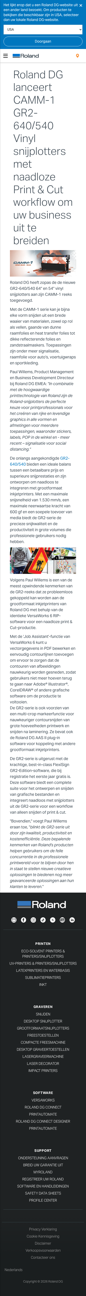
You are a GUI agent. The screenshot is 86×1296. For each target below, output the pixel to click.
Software (43, 1093)
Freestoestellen (43, 1035)
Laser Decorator (43, 1063)
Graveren (43, 1007)
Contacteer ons (43, 1257)
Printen (43, 944)
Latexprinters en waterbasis (43, 970)
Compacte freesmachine (43, 1042)
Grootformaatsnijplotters (43, 1028)
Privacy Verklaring (43, 1229)
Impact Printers (43, 1070)
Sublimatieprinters (43, 977)
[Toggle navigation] (5, 56)
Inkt (43, 984)
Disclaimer (43, 1243)
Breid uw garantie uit (43, 1165)
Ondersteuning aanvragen (43, 1158)
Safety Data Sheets (43, 1193)
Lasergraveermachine (43, 1056)
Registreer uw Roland (43, 1179)
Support (43, 1150)
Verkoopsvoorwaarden (43, 1250)
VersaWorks (43, 1100)
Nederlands (13, 1270)
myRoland (43, 1172)
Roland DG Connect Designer (43, 1121)
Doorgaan (43, 41)
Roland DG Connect (43, 1107)
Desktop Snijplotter (43, 1021)
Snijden (43, 1014)
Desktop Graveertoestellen (43, 1049)
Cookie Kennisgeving (43, 1236)
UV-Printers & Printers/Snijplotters (43, 963)
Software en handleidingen (43, 1186)
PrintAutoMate (43, 1114)
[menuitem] (77, 56)
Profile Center (43, 1200)
